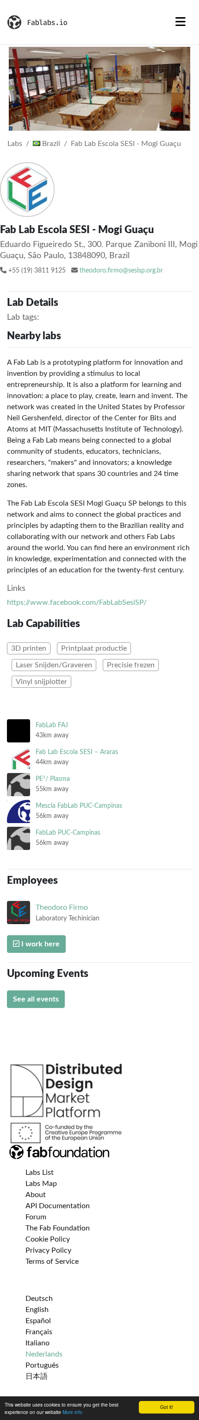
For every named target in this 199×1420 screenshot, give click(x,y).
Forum (35, 1217)
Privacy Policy (48, 1250)
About (35, 1194)
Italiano (37, 1343)
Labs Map (41, 1183)
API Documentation (57, 1206)
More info (72, 1411)
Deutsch (39, 1298)
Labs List (39, 1172)
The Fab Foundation (57, 1228)
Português (42, 1365)
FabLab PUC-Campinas (68, 832)
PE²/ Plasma (53, 778)
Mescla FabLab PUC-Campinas (79, 805)
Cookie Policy (47, 1239)
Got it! (166, 1406)
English (37, 1309)
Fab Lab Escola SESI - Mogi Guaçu (126, 143)
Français (38, 1332)
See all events (36, 999)
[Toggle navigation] (180, 22)
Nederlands (43, 1354)
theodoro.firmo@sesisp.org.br (121, 270)
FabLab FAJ (52, 725)
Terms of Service (52, 1261)
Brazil (50, 143)
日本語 (36, 1376)
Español (38, 1321)
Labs (14, 143)
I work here (39, 944)
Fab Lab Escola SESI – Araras (77, 751)
